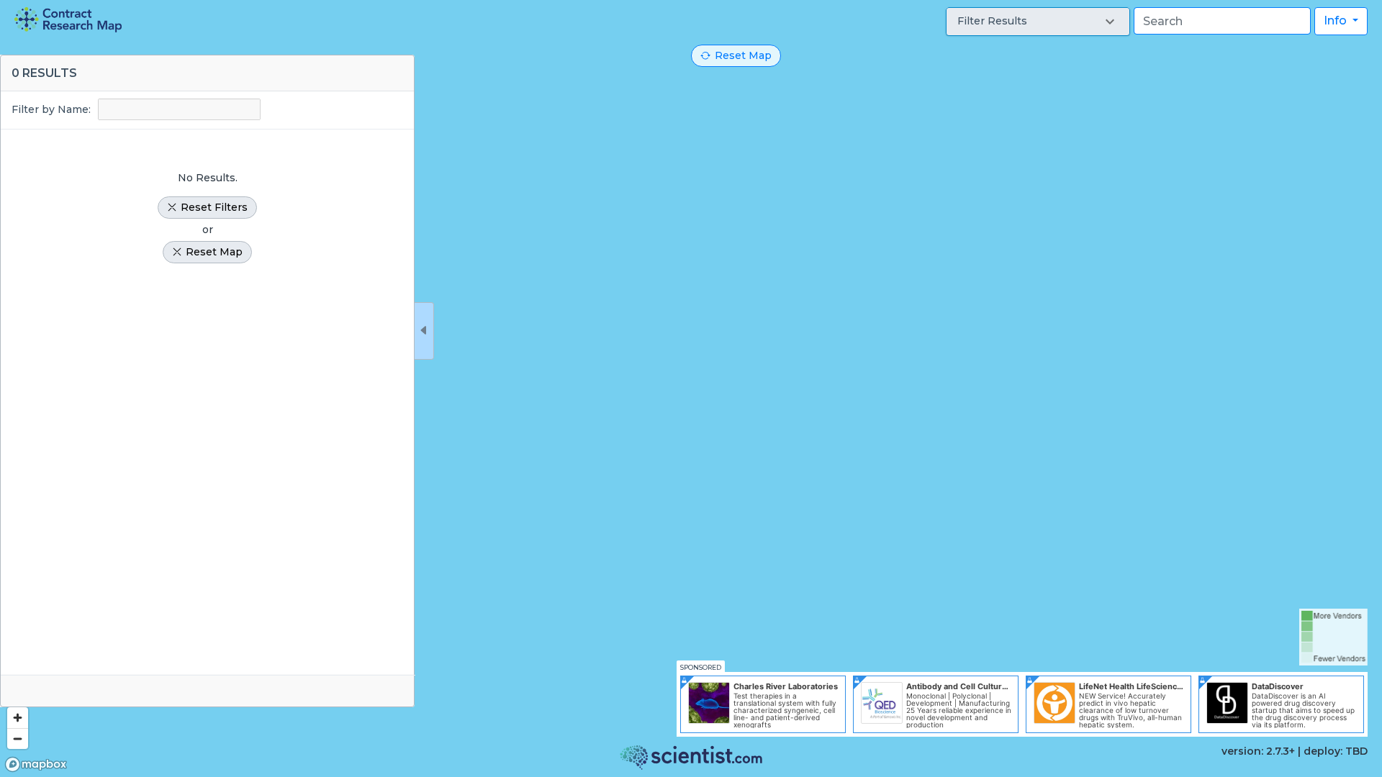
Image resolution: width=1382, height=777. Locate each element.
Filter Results (992, 20)
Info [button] (1337, 20)
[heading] (68, 19)
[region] (691, 388)
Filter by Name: (51, 109)
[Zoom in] (17, 717)
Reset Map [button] (743, 55)
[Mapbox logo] (36, 764)
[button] (1038, 21)
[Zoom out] (17, 738)
